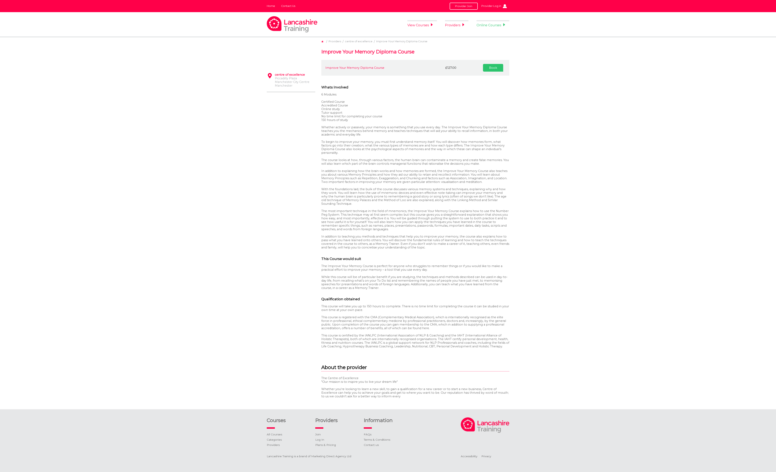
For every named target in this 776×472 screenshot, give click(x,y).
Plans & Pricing (325, 445)
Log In (319, 439)
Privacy (486, 456)
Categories (274, 439)
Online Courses (489, 25)
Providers (452, 25)
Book (493, 68)
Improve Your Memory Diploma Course (401, 41)
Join (318, 434)
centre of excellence (358, 41)
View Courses (418, 25)
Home (271, 5)
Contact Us (288, 5)
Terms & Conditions (377, 439)
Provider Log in (491, 5)
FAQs (367, 434)
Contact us (371, 445)
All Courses (274, 434)
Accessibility (469, 456)
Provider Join (463, 6)
